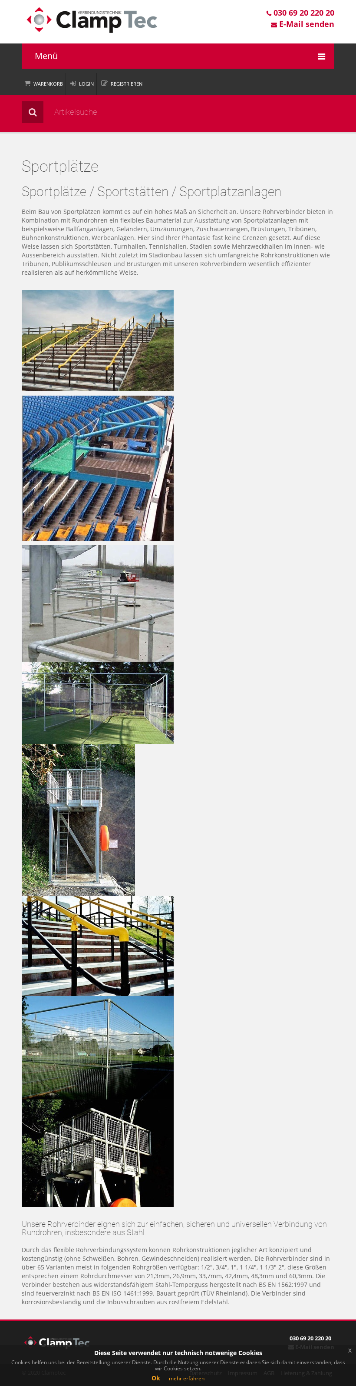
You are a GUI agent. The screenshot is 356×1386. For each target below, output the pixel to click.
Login (86, 83)
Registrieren (126, 83)
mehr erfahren (186, 1378)
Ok (156, 1378)
